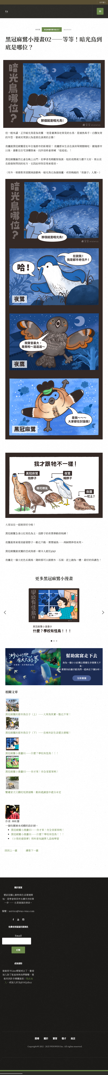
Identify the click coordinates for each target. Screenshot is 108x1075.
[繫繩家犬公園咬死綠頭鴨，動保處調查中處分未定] (54, 783)
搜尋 (37, 1038)
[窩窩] (6, 11)
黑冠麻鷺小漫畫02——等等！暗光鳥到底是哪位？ (53, 43)
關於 (46, 1038)
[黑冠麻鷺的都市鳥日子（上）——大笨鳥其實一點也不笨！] (54, 705)
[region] (54, 612)
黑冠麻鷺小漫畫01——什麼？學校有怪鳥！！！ (32, 753)
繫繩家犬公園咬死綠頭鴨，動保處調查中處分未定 (33, 792)
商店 (73, 1038)
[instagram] (23, 919)
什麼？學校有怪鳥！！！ (52, 631)
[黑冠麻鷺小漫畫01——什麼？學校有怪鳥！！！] (54, 744)
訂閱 (18, 950)
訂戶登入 (103, 2)
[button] (4, 612)
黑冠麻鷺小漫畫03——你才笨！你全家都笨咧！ (32, 771)
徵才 (64, 1038)
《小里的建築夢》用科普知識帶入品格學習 (35, 838)
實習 (55, 1038)
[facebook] (13, 919)
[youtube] (18, 919)
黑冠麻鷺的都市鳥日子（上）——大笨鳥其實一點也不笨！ (38, 714)
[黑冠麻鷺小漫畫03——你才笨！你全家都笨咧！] (54, 762)
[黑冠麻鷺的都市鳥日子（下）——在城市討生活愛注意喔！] (54, 723)
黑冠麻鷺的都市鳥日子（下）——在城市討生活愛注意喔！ (38, 732)
